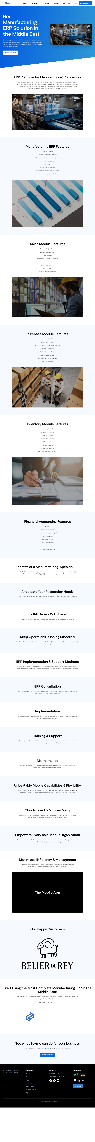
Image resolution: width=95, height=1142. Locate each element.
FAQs (63, 3)
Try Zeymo (78, 1086)
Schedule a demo (85, 3)
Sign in (75, 3)
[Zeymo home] (8, 3)
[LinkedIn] (50, 1080)
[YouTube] (58, 1080)
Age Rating (29, 1093)
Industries (35, 3)
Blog (69, 3)
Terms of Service (31, 1090)
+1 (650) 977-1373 (54, 1074)
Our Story (57, 3)
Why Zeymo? (46, 3)
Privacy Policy (30, 1086)
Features (24, 3)
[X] (54, 1080)
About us (28, 1074)
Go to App (29, 1083)
